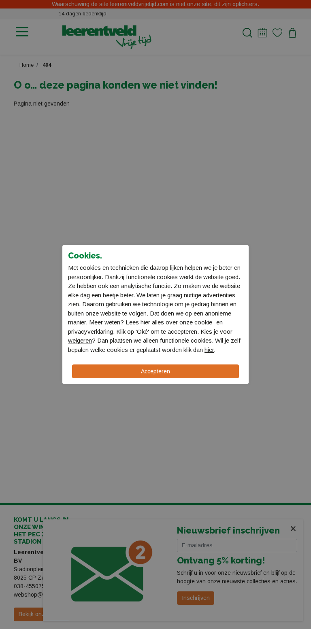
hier (145, 322)
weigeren (80, 340)
